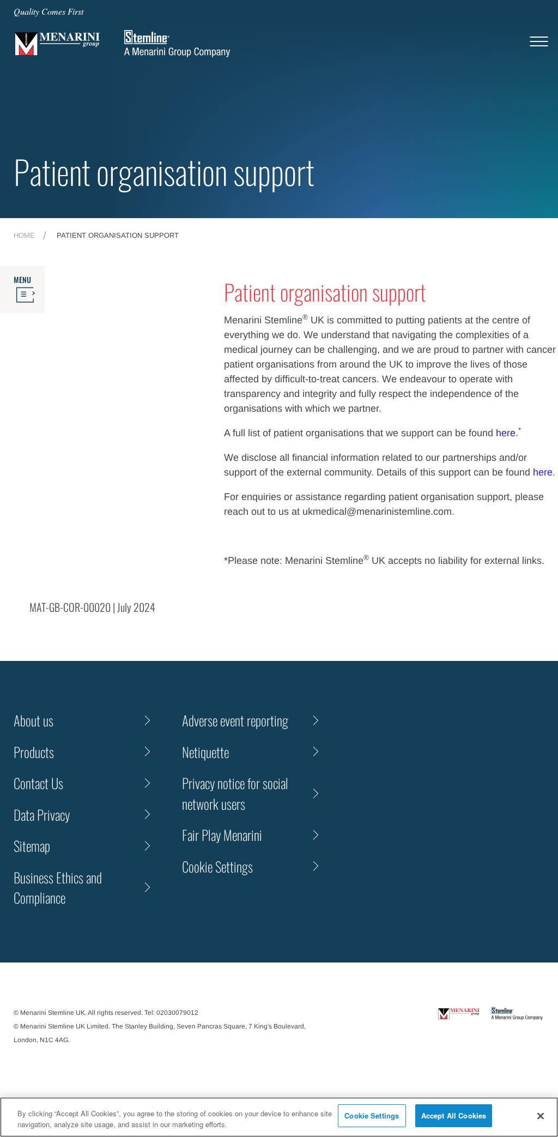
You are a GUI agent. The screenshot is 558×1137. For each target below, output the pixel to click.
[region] (279, 1117)
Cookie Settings (371, 1115)
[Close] (541, 1116)
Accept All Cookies (453, 1115)
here (505, 433)
